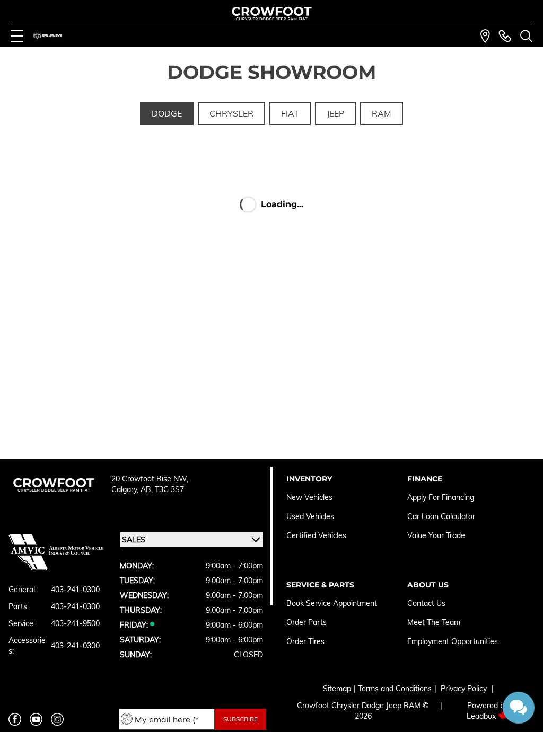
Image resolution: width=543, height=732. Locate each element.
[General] (504, 36)
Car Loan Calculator (442, 516)
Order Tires (305, 641)
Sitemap (337, 688)
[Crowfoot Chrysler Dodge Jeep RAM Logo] (272, 13)
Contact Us (426, 603)
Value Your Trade (436, 535)
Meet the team (433, 622)
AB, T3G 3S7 (162, 489)
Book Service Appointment (331, 603)
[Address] (485, 36)
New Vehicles (309, 497)
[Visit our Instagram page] (57, 719)
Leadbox (482, 716)
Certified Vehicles (316, 535)
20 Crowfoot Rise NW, (149, 479)
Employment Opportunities (452, 641)
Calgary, (126, 489)
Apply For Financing (440, 497)
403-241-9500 (75, 623)
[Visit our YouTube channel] (36, 719)
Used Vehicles (310, 516)
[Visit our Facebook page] (14, 719)
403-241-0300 (75, 589)
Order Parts (306, 622)
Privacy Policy (464, 688)
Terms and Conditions (395, 688)
